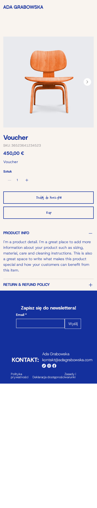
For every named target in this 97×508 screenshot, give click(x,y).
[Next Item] (87, 82)
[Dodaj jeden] (27, 180)
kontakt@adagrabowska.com (67, 359)
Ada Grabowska (56, 353)
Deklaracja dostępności (48, 377)
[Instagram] (49, 366)
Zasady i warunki (70, 375)
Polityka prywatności (19, 375)
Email (21, 315)
